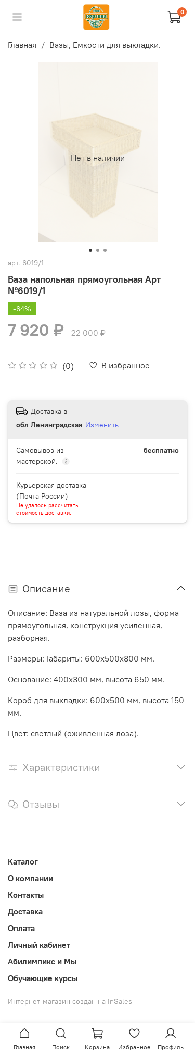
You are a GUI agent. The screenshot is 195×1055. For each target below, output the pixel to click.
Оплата (21, 928)
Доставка (25, 911)
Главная (22, 45)
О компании (30, 878)
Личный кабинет (39, 944)
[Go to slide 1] (90, 250)
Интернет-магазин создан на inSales (70, 1001)
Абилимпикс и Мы (42, 961)
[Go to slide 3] (105, 250)
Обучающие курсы (42, 978)
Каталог (23, 861)
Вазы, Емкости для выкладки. (105, 45)
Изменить (102, 424)
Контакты (26, 894)
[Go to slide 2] (97, 250)
